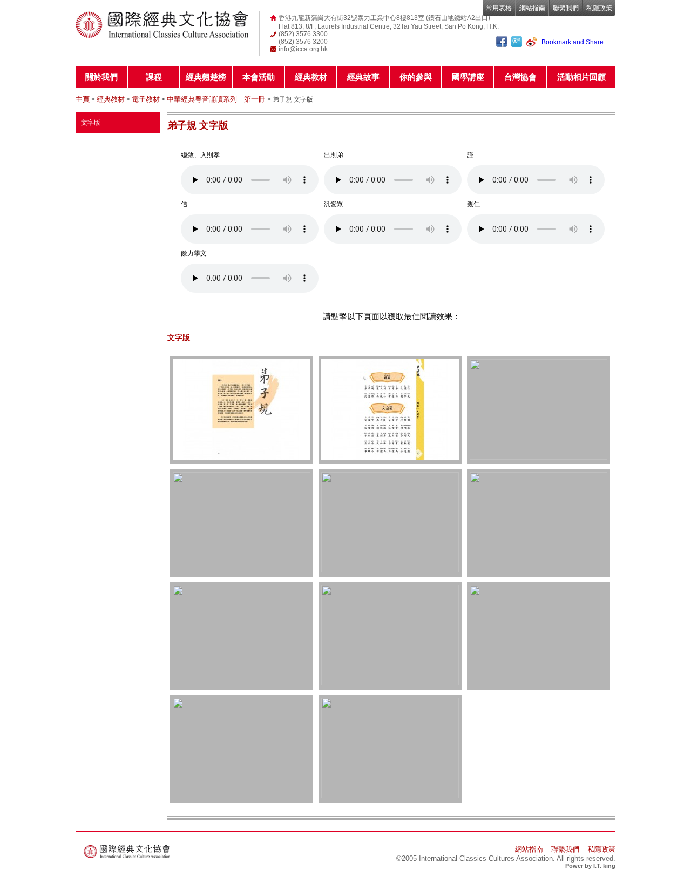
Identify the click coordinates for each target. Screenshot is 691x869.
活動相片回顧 (581, 77)
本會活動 (258, 77)
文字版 (90, 122)
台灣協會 (520, 77)
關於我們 (101, 77)
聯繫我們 (566, 8)
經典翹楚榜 (206, 77)
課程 (154, 77)
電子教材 (146, 99)
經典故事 (363, 77)
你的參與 (415, 77)
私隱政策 (599, 8)
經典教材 (311, 77)
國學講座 (468, 77)
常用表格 (499, 8)
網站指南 (532, 8)
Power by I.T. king (590, 866)
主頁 (83, 99)
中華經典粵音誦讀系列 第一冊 (217, 99)
